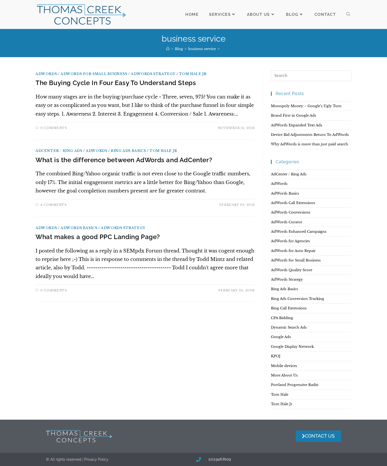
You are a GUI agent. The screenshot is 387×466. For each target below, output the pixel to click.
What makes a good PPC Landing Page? (98, 237)
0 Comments (53, 128)
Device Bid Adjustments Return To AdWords (310, 134)
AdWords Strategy (153, 74)
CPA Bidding (282, 318)
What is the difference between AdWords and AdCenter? (124, 160)
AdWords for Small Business (94, 74)
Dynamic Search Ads (289, 327)
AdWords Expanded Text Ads (296, 125)
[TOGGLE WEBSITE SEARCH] (348, 14)
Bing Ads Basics (128, 151)
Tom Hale (279, 394)
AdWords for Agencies (290, 241)
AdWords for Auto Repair (293, 251)
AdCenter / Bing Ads (59, 151)
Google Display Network (292, 346)
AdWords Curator (286, 222)
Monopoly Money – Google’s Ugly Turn (306, 106)
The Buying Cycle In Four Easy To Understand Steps (116, 83)
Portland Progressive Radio (295, 385)
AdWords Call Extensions (293, 203)
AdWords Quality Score (291, 270)
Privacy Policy (96, 459)
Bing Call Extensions (289, 308)
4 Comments (53, 205)
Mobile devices (284, 366)
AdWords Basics (79, 228)
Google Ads (281, 337)
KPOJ (275, 356)
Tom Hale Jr (193, 74)
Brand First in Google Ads (293, 115)
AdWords (46, 74)
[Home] (168, 49)
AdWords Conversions (290, 212)
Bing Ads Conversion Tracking (297, 298)
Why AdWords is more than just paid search (309, 144)
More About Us (284, 375)
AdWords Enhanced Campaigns (298, 231)
